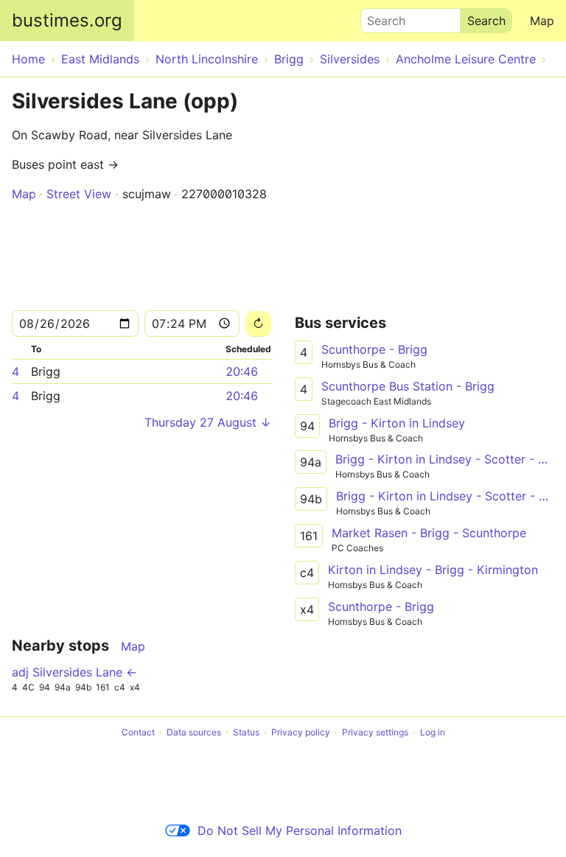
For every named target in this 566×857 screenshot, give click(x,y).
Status (246, 732)
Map (542, 20)
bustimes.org (67, 20)
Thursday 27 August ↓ (207, 422)
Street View (78, 193)
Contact (138, 732)
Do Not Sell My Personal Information (300, 830)
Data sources (194, 732)
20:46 (242, 371)
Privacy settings (375, 732)
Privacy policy (300, 732)
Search (379, 17)
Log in (432, 732)
